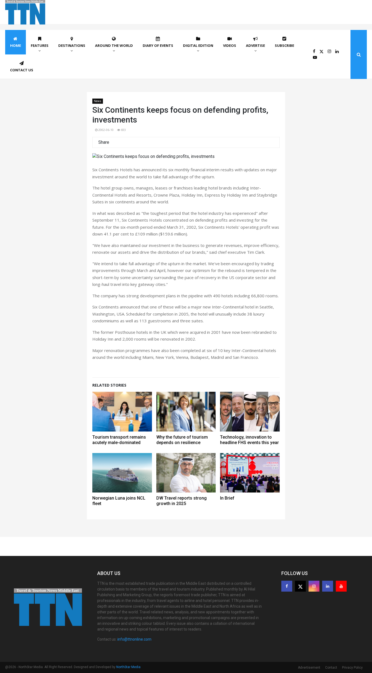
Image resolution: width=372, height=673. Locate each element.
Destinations (71, 45)
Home (15, 45)
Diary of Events (158, 45)
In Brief (227, 498)
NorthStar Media (128, 667)
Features (39, 45)
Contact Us (21, 70)
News (97, 101)
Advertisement (309, 667)
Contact (331, 667)
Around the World (114, 45)
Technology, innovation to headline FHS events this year (249, 440)
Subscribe (284, 45)
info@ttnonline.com (134, 639)
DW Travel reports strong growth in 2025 (181, 500)
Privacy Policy (352, 667)
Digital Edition (198, 45)
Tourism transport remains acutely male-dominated (119, 440)
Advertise (255, 45)
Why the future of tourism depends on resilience (182, 440)
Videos (229, 45)
